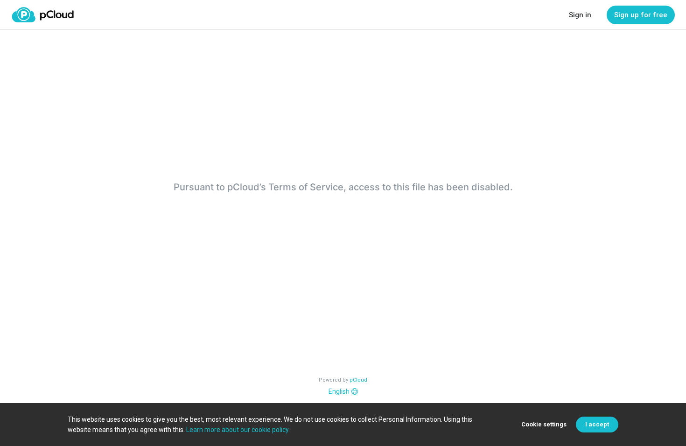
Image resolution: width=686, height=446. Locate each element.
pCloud (358, 380)
